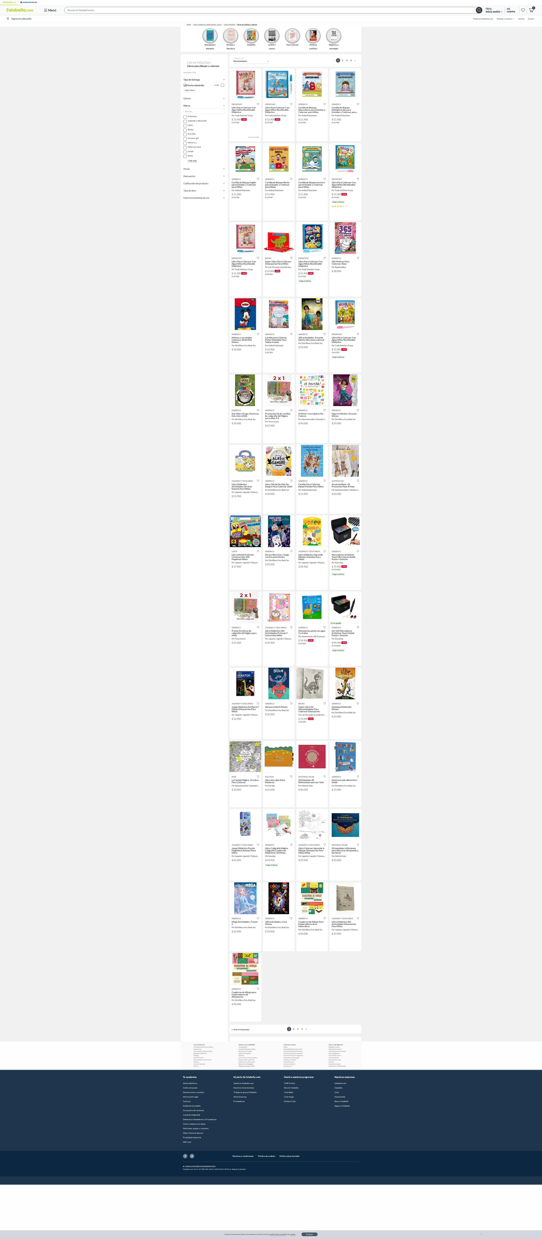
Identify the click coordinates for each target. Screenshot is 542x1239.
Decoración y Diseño (245, 1051)
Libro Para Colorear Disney (337, 1051)
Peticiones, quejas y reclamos (195, 1128)
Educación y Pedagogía (246, 1064)
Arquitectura (288, 1066)
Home (189, 24)
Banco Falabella (341, 1101)
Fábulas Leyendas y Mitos (247, 1066)
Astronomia (197, 1049)
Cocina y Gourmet (199, 1064)
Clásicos (196, 1062)
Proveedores (239, 1101)
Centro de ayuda (190, 1088)
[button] (273, 10)
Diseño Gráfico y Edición (246, 1060)
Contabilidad (243, 1047)
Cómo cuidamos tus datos (194, 1124)
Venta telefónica (190, 1083)
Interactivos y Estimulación (337, 1066)
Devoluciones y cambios (193, 1092)
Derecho (241, 1055)
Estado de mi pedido (192, 1106)
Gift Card (187, 1142)
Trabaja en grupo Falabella (244, 1092)
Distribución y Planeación (247, 1062)
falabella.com (340, 1083)
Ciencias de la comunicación (203, 1060)
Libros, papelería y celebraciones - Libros (207, 24)
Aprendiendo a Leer (335, 1060)
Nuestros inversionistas (243, 1088)
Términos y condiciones (242, 1156)
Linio (337, 1092)
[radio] (333, 206)
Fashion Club (290, 1101)
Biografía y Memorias (200, 1053)
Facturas (187, 1101)
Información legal (190, 1097)
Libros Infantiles (229, 24)
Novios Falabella (291, 1088)
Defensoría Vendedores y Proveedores (200, 1119)
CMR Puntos (289, 1083)
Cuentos (331, 1062)
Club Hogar (289, 1097)
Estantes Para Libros (335, 1049)
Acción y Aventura (289, 1064)
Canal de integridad (191, 1115)
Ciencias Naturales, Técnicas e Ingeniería (293, 1051)
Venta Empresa (240, 1097)
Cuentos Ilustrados (335, 1064)
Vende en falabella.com (243, 1083)
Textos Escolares (289, 1062)
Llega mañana (190, 90)
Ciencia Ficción (199, 1057)
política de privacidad (278, 1234)
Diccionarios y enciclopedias (248, 1057)
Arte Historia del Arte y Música (203, 1047)
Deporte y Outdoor (245, 1053)
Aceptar (309, 1234)
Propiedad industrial (192, 1137)
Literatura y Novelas (290, 1060)
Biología (196, 1055)
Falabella (338, 1088)
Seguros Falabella (342, 1106)
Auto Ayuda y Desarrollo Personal (203, 1051)
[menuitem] (503, 18)
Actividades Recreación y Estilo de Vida (293, 1049)
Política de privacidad (289, 1156)
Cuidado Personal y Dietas (247, 1049)
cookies (293, 1234)
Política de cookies (266, 1156)
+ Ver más (192, 160)
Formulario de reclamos (193, 1110)
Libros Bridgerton (334, 1053)
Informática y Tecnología (291, 1057)
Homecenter (340, 1097)
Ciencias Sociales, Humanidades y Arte (293, 1053)
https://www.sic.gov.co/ (193, 1133)
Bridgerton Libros (334, 1047)
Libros (286, 1047)
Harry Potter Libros (335, 1055)
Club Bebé (288, 1092)
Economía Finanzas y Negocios (293, 1055)
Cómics (196, 1066)
